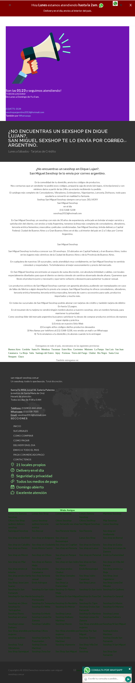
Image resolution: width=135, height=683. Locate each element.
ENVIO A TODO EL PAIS (26, 449)
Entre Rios (67, 349)
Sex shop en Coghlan (66, 544)
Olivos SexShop (87, 520)
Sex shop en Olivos (42, 555)
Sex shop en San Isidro (67, 561)
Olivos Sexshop (64, 520)
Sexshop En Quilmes (113, 589)
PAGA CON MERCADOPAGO (28, 454)
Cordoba (26, 349)
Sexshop (83, 651)
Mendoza (45, 349)
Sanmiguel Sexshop (18, 530)
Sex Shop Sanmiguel (18, 651)
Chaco (21, 356)
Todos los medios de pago (37, 481)
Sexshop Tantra (87, 637)
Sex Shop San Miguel (66, 651)
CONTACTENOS (22, 459)
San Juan (119, 349)
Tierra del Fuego (79, 353)
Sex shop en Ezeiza (112, 544)
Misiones (88, 349)
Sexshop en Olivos (17, 603)
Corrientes (78, 349)
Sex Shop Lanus (87, 582)
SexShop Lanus (63, 613)
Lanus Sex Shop (87, 537)
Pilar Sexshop (110, 520)
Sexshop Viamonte (65, 644)
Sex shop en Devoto (89, 544)
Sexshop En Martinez (90, 613)
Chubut (92, 353)
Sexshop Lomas (111, 613)
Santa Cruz (114, 353)
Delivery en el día (30, 470)
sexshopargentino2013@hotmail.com (25, 112)
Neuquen (12, 356)
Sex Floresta (85, 530)
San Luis (109, 349)
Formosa (66, 353)
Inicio (111, 141)
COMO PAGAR (21, 440)
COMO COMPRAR (23, 435)
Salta (31, 353)
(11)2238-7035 (31, 411)
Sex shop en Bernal (113, 537)
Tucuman (55, 349)
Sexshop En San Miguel (67, 596)
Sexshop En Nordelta (66, 603)
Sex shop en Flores (17, 548)
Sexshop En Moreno (113, 606)
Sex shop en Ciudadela (43, 544)
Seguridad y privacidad (34, 476)
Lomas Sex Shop (40, 513)
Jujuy (57, 353)
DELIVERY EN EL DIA (24, 445)
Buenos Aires (14, 349)
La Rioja (24, 353)
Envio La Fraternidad (113, 555)
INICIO (17, 426)
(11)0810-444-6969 (32, 408)
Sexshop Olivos (40, 630)
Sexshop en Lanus (17, 617)
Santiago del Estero (45, 353)
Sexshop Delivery (112, 617)
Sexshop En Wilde (41, 606)
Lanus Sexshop (39, 520)
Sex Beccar (37, 530)
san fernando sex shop (67, 524)
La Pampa (99, 349)
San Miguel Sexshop (89, 524)
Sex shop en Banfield (19, 537)
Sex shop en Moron (18, 555)
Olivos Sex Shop (16, 520)
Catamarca (13, 353)
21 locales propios (31, 464)
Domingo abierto (30, 487)
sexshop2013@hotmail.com (32, 415)
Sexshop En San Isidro (43, 589)
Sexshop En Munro (112, 603)
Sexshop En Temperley (43, 603)
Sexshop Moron (64, 623)
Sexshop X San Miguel (114, 644)
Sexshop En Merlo (41, 613)
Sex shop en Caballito (19, 544)
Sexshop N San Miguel (114, 623)
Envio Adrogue (39, 582)
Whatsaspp (25, 115)
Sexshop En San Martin (20, 596)
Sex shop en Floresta (66, 548)
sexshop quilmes (16, 637)
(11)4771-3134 (13, 108)
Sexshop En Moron (65, 606)
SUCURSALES (20, 430)
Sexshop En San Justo (90, 589)
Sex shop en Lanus (88, 548)
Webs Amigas (67, 510)
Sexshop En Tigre (88, 603)
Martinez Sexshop (112, 513)
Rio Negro (102, 353)
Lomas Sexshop (64, 513)
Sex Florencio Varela (66, 530)
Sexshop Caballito (41, 623)
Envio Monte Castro (42, 548)
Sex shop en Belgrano (43, 537)
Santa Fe (36, 349)
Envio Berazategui (88, 568)
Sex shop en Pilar (17, 561)
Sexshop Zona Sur (41, 651)
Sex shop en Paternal (90, 555)
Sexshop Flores (16, 613)
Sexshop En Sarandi (113, 596)
